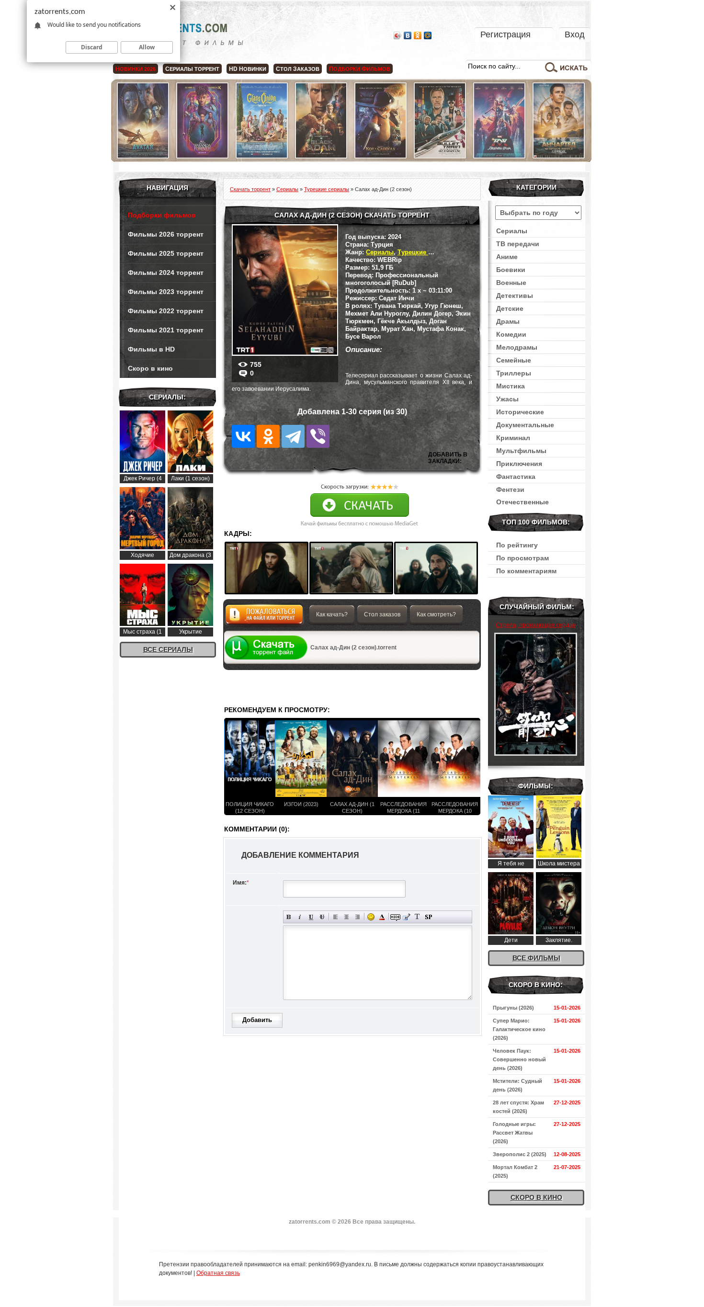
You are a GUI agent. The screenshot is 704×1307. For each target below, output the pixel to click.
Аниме (507, 257)
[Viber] (318, 436)
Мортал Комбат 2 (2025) (515, 1171)
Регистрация (505, 34)
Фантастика (515, 476)
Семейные (513, 360)
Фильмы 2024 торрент (166, 272)
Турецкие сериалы (426, 252)
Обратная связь (218, 1273)
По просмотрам (522, 558)
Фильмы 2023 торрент (166, 291)
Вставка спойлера (428, 917)
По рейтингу (517, 545)
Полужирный (289, 917)
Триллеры (513, 373)
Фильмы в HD (151, 349)
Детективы (514, 295)
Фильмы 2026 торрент (166, 234)
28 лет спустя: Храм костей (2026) (518, 1107)
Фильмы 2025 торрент (166, 253)
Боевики (510, 269)
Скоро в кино (150, 368)
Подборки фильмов (162, 215)
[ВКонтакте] (408, 35)
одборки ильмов (359, 69)
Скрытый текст (395, 917)
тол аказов (297, 69)
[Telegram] (293, 436)
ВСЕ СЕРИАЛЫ (168, 649)
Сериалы (380, 252)
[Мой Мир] (428, 35)
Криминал (513, 438)
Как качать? (332, 614)
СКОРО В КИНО (536, 1197)
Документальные (525, 425)
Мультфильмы (521, 451)
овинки (247, 69)
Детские (509, 308)
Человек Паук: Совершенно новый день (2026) (519, 1059)
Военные (511, 282)
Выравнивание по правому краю (357, 917)
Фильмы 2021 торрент (166, 330)
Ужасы (507, 399)
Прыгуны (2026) (513, 1008)
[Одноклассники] (418, 35)
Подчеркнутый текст (311, 917)
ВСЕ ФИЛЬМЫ (536, 958)
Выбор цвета (381, 917)
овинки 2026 (135, 69)
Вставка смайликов (370, 917)
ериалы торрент (192, 69)
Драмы (508, 321)
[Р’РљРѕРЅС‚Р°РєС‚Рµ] (243, 436)
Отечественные (522, 502)
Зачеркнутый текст (322, 917)
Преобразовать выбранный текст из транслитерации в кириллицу (417, 917)
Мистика (510, 386)
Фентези (510, 489)
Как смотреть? (436, 614)
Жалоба (264, 617)
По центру (346, 917)
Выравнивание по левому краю (335, 917)
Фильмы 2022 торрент (166, 311)
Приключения (519, 463)
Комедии (511, 334)
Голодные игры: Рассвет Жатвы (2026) (514, 1132)
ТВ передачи (517, 244)
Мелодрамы (516, 347)
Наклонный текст (300, 917)
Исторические (520, 412)
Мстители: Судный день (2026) (517, 1085)
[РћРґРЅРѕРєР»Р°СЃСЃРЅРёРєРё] (268, 436)
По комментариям (526, 571)
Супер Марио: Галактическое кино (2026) (519, 1029)
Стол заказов (382, 614)
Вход (575, 34)
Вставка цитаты (406, 917)
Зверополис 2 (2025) (519, 1154)
